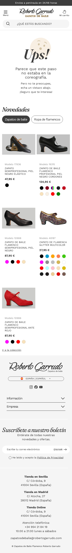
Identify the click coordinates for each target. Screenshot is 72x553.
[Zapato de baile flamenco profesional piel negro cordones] (53, 144)
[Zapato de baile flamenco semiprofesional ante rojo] (18, 298)
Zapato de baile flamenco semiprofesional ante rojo (19, 326)
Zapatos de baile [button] (16, 119)
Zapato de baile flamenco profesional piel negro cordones (50, 172)
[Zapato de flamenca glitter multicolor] (53, 218)
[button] (63, 13)
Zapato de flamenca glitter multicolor (53, 243)
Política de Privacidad (50, 457)
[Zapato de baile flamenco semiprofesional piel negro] (18, 218)
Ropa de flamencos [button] (47, 119)
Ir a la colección (11, 350)
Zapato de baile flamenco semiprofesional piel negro (19, 246)
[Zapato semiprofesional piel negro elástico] (18, 144)
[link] (7, 185)
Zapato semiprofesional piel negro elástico (19, 171)
